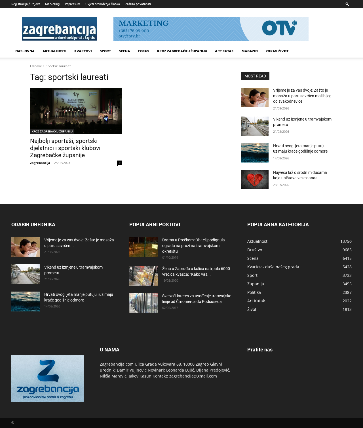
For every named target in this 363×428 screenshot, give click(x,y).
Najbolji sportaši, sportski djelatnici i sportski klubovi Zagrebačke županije (65, 148)
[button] (347, 4)
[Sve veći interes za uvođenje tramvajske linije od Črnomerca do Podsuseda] (143, 303)
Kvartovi (83, 51)
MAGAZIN (250, 51)
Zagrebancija (40, 163)
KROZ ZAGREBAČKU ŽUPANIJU (182, 51)
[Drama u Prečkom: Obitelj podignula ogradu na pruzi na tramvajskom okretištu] (143, 247)
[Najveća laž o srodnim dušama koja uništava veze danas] (255, 179)
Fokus (143, 51)
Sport (105, 51)
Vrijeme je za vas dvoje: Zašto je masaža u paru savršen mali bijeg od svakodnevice (302, 96)
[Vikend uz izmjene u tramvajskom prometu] (255, 126)
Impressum (72, 3)
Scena (124, 51)
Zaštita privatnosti (138, 3)
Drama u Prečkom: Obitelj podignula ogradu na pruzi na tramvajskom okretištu (193, 246)
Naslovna (25, 51)
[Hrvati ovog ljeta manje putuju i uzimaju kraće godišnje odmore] (255, 153)
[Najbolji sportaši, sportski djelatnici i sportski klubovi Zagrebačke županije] (76, 111)
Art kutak (224, 51)
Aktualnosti (54, 51)
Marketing (52, 3)
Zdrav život (277, 51)
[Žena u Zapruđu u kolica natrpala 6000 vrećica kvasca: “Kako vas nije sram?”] (143, 276)
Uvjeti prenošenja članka (102, 3)
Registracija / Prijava (26, 3)
